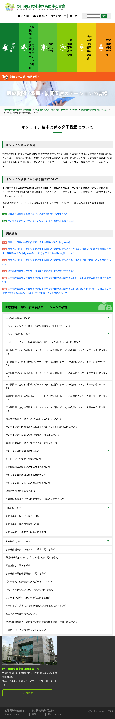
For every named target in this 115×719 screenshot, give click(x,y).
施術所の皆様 (50, 47)
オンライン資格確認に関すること (22, 451)
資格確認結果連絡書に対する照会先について (28, 467)
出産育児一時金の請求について (21, 614)
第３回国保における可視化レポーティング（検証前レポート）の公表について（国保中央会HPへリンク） (57, 397)
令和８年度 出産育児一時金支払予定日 (26, 532)
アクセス (25, 16)
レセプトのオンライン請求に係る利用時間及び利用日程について (38, 326)
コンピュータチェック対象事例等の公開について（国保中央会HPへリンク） (44, 342)
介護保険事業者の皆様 (69, 47)
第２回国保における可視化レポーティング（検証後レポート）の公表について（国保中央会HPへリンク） (57, 386)
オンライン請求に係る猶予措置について (26, 475)
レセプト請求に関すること (19, 334)
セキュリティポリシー (16, 714)
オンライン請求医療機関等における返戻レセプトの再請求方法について (41, 427)
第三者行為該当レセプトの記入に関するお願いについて (34, 419)
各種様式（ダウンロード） (19, 541)
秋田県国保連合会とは (15, 710)
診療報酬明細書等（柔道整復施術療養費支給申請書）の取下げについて (41, 622)
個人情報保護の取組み (43, 710)
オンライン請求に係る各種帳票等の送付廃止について (32, 435)
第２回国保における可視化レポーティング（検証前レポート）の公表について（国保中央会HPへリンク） (57, 375)
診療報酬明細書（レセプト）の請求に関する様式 (30, 549)
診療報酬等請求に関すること (20, 318)
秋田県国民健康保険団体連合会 (21, 668)
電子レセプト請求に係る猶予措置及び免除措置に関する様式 (36, 605)
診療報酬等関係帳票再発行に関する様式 (26, 573)
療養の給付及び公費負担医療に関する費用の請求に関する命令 (39, 242)
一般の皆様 (12, 47)
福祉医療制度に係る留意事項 (20, 491)
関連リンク (37, 714)
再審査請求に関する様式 (18, 565)
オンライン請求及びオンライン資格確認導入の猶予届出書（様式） (41, 221)
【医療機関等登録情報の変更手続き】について (29, 581)
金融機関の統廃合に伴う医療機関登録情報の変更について (35, 499)
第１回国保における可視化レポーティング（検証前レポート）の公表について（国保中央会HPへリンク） (57, 352)
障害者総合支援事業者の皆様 (89, 47)
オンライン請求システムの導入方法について (28, 483)
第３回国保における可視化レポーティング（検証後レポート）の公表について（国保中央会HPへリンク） (57, 409)
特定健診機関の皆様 (108, 47)
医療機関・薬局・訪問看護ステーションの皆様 (31, 47)
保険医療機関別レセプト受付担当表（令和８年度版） (32, 443)
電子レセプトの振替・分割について (24, 459)
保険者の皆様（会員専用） (25, 76)
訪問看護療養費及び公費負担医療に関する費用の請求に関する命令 (41, 271)
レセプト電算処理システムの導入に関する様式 (29, 589)
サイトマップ (54, 714)
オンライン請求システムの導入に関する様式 (28, 597)
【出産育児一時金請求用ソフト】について (27, 630)
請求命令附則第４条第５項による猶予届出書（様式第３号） (38, 214)
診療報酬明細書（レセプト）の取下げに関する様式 (32, 557)
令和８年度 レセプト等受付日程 (22, 516)
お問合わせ (42, 16)
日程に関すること (15, 508)
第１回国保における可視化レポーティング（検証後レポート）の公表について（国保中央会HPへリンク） (57, 363)
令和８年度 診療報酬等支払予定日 (24, 524)
